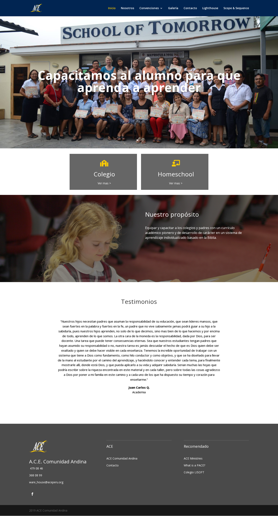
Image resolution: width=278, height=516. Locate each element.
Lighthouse (210, 8)
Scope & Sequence (236, 8)
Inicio (112, 8)
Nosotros (127, 8)
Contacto (190, 8)
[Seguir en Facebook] (32, 494)
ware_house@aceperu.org (46, 482)
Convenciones (149, 8)
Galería (173, 8)
